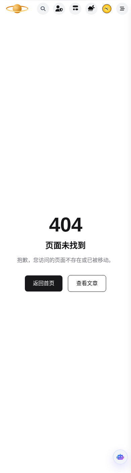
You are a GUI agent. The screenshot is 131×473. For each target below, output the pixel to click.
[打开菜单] (122, 9)
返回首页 (43, 283)
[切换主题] (91, 9)
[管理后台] (59, 9)
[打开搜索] (43, 9)
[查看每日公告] (106, 8)
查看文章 (87, 283)
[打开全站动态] (75, 9)
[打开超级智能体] (120, 457)
